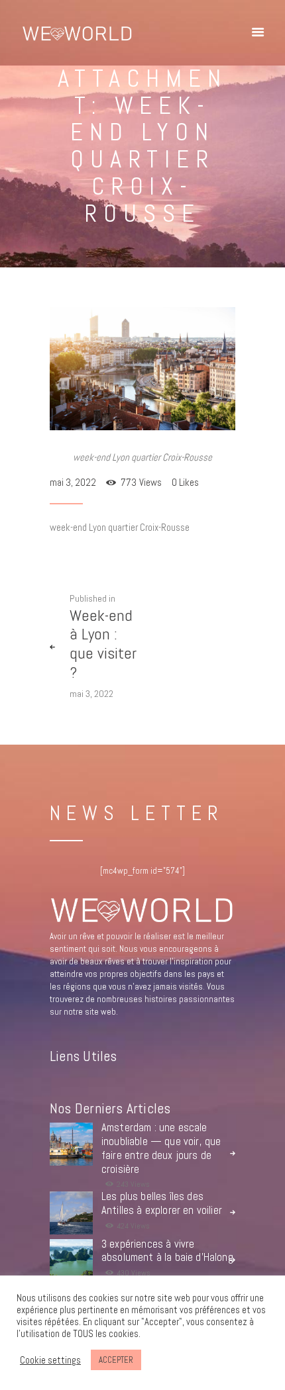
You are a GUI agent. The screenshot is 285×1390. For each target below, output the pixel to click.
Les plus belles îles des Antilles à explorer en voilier (161, 1203)
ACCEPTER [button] (116, 1360)
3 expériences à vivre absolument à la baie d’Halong (167, 1251)
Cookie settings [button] (50, 1360)
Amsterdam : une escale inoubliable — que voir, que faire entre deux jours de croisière (161, 1148)
